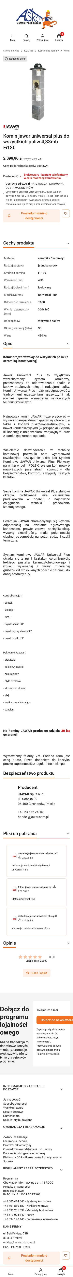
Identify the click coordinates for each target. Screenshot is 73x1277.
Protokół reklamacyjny (17, 1145)
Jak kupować (11, 1099)
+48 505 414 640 (14, 1201)
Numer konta (11, 1115)
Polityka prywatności (16, 1186)
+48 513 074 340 (14, 1214)
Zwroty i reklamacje (15, 1137)
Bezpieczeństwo (13, 1190)
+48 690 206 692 (14, 1210)
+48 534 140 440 (14, 1219)
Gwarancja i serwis (15, 1141)
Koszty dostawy (13, 1111)
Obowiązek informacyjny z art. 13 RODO (28, 1182)
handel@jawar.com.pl (33, 817)
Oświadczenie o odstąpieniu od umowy (27, 1149)
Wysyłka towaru (13, 1107)
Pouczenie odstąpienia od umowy (24, 1153)
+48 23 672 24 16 (30, 812)
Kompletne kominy (48, 50)
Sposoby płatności (15, 1103)
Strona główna (11, 50)
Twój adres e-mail (47, 1010)
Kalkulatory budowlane (17, 1119)
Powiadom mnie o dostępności (34, 215)
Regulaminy (10, 1178)
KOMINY (28, 50)
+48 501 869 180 (14, 1205)
